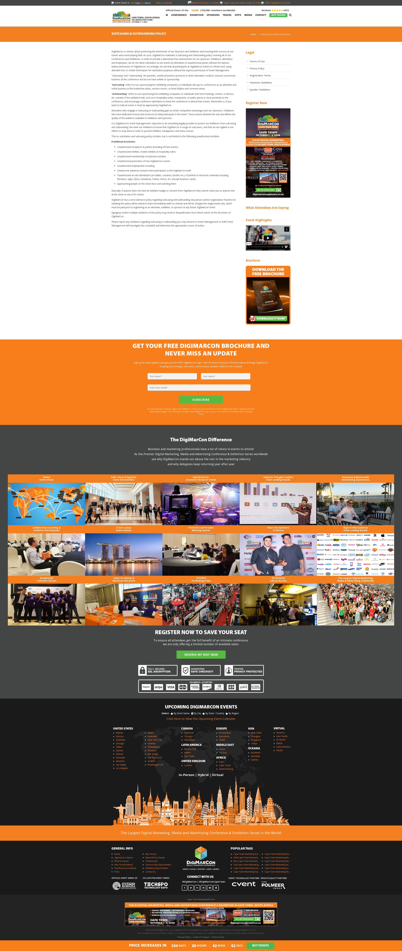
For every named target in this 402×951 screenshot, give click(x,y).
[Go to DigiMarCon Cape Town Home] (121, 15)
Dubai (222, 749)
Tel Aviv (223, 752)
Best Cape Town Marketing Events (247, 861)
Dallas (119, 746)
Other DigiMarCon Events (278, 2)
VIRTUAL (279, 728)
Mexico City (190, 749)
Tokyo (254, 743)
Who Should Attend (123, 864)
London (188, 765)
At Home (280, 739)
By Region (233, 713)
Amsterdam (225, 732)
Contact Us (150, 871)
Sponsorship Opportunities (158, 864)
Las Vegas (121, 764)
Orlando (152, 743)
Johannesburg (226, 768)
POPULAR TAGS (242, 848)
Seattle (151, 761)
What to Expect (121, 861)
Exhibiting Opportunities (156, 868)
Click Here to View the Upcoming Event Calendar (201, 719)
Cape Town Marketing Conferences (247, 868)
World (279, 750)
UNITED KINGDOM (193, 761)
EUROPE (221, 728)
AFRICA (221, 758)
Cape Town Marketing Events (247, 854)
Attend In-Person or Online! (206, 2)
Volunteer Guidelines (261, 82)
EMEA (279, 743)
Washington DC (155, 764)
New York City (155, 739)
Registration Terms (260, 75)
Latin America (283, 746)
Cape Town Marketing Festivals (278, 854)
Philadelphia (154, 746)
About (117, 854)
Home (253, 34)
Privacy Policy (257, 68)
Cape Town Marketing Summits (278, 868)
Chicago (120, 743)
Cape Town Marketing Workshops (278, 871)
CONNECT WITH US (200, 877)
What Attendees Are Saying (267, 207)
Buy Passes (151, 854)
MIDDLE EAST (225, 745)
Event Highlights (259, 220)
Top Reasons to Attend (125, 868)
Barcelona (224, 736)
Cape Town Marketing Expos (247, 871)
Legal (250, 52)
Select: (165, 713)
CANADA (187, 728)
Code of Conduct (201, 937)
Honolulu (120, 757)
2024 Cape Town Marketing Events (247, 857)
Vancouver (189, 739)
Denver (119, 750)
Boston (119, 736)
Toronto (188, 736)
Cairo (221, 761)
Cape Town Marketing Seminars (278, 864)
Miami (151, 732)
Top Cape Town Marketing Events (247, 864)
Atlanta (119, 732)
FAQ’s (117, 871)
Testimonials (151, 861)
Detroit (119, 753)
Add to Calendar (164, 2)
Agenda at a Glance (123, 857)
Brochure (253, 260)
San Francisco (155, 757)
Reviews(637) (275, 10)
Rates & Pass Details (155, 857)
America (280, 732)
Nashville (152, 736)
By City (197, 713)
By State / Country (214, 713)
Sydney (254, 759)
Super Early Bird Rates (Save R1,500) (242, 2)
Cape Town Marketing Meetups (278, 861)
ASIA (251, 728)
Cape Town (225, 765)
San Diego (153, 753)
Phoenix (152, 750)
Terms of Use (257, 61)
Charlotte (120, 739)
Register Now (256, 103)
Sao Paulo (189, 756)
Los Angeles (122, 768)
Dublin (222, 739)
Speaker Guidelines (260, 89)
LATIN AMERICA (191, 745)
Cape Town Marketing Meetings (278, 857)
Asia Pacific (282, 736)
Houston (120, 761)
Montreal (188, 732)
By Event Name (182, 713)
